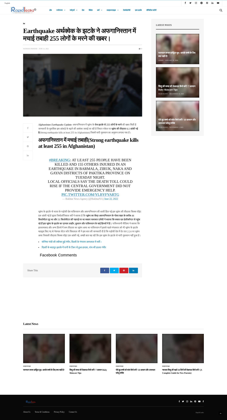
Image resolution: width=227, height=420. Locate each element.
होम (50, 10)
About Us (26, 412)
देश (83, 10)
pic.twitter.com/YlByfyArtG (90, 195)
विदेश (90, 10)
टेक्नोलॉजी (126, 10)
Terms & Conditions (42, 412)
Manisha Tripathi (30, 49)
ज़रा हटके (138, 10)
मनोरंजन (60, 10)
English (7, 3)
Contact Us (73, 412)
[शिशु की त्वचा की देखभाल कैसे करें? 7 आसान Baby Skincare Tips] (177, 82)
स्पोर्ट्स (72, 10)
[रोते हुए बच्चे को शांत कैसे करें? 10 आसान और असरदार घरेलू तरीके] (177, 116)
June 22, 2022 (111, 199)
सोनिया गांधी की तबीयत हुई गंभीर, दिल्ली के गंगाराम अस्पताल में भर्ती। (72, 241)
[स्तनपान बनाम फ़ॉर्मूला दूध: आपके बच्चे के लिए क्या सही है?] (177, 49)
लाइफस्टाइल (111, 10)
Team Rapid (163, 94)
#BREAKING (59, 160)
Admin (160, 60)
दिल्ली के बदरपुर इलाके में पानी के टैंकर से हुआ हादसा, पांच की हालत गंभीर (74, 247)
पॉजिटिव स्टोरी (151, 10)
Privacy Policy (59, 412)
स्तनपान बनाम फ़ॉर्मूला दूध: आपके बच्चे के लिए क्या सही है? (44, 370)
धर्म (98, 10)
